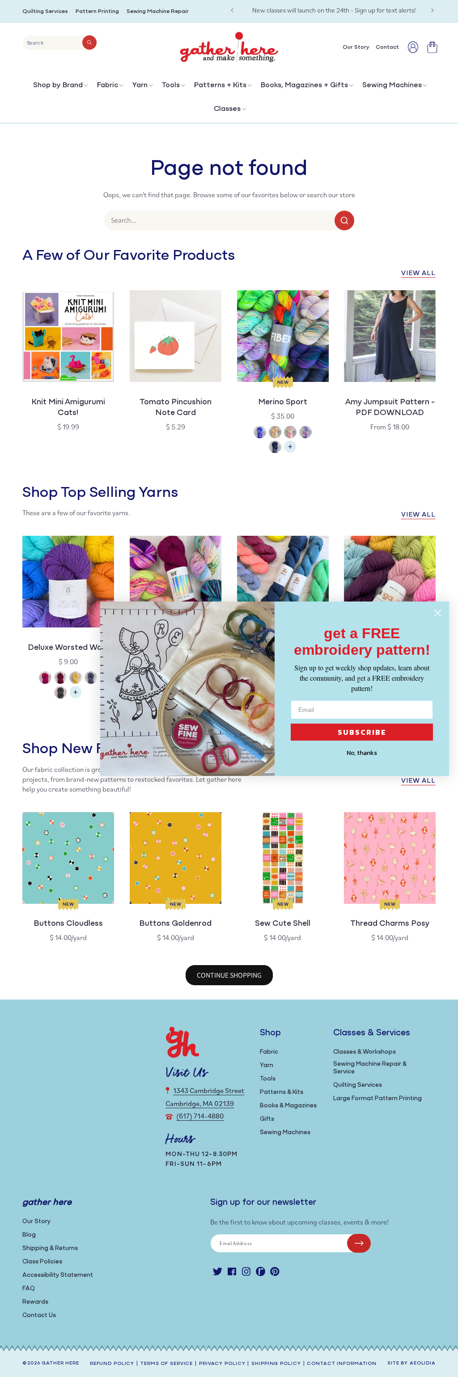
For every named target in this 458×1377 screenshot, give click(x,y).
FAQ (28, 1288)
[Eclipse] (275, 448)
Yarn (140, 85)
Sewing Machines (392, 85)
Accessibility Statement (57, 1275)
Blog (29, 1235)
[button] (60, 87)
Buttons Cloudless (68, 924)
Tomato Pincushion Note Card (176, 407)
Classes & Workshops (364, 1052)
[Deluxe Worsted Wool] (75, 696)
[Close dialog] (437, 613)
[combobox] (60, 43)
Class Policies (42, 1261)
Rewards (35, 1302)
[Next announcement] (432, 10)
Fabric (107, 85)
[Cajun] (275, 433)
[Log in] (413, 47)
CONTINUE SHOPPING (229, 975)
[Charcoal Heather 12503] (60, 693)
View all (418, 273)
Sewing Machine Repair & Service (370, 1068)
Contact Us (39, 1315)
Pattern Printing (97, 11)
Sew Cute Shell (282, 924)
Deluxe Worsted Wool (68, 648)
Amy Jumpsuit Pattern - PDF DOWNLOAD (390, 407)
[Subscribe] (359, 1243)
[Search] (89, 42)
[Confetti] (290, 433)
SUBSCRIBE (362, 732)
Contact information (342, 1363)
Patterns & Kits (281, 1092)
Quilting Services (45, 11)
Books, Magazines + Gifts (304, 85)
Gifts (267, 1119)
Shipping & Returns (50, 1248)
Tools (171, 85)
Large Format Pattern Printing (377, 1098)
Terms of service (166, 1363)
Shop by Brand (58, 85)
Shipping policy (276, 1363)
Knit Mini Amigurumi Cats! (68, 407)
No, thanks (362, 753)
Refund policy (112, 1363)
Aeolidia (423, 1363)
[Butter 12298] (75, 678)
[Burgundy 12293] (60, 678)
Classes (227, 109)
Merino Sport (282, 402)
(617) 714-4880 (200, 1115)
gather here (60, 1363)
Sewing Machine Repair (158, 11)
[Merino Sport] (290, 451)
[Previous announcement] (232, 10)
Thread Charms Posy (389, 924)
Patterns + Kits (220, 85)
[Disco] (305, 433)
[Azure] (260, 433)
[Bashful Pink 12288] (45, 678)
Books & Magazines (288, 1105)
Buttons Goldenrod (175, 924)
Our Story (36, 1221)
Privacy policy (222, 1363)
